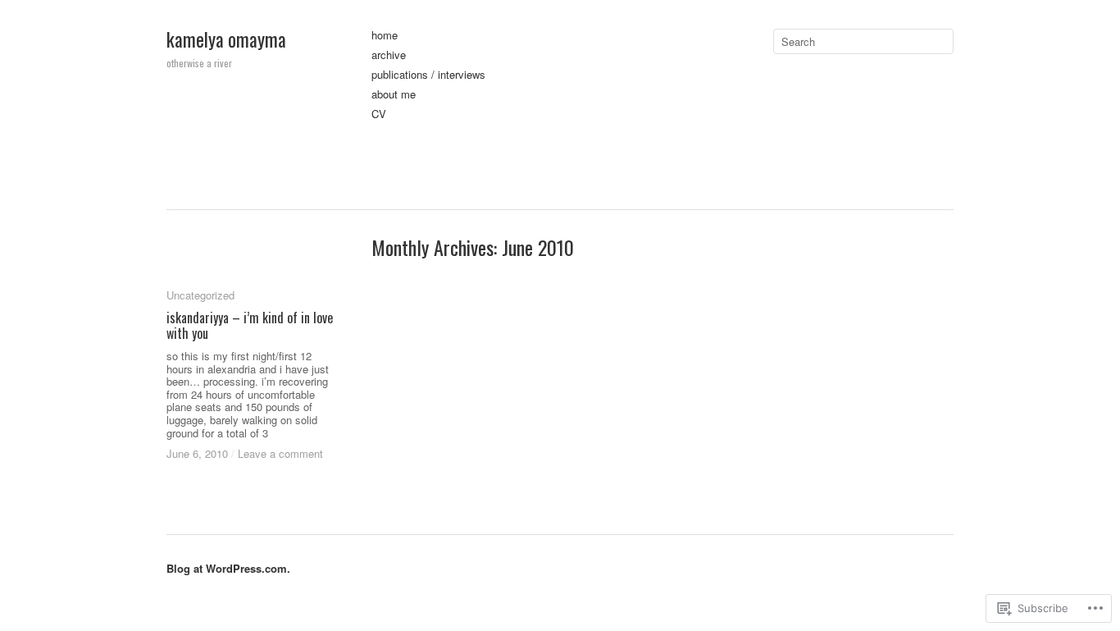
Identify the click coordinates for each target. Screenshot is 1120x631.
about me (393, 95)
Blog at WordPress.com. (228, 568)
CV (378, 114)
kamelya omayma (226, 39)
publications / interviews (428, 75)
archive (388, 55)
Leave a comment (280, 453)
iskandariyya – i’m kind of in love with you (249, 325)
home (384, 36)
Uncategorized (200, 295)
